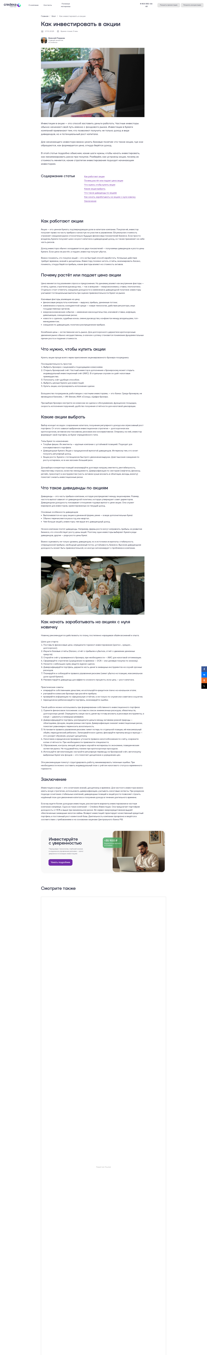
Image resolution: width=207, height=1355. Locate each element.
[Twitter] (204, 686)
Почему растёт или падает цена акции (103, 180)
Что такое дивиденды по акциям (100, 193)
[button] (168, 5)
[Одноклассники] (204, 680)
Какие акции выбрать (94, 189)
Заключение (90, 201)
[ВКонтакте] (204, 675)
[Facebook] (204, 669)
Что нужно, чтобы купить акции (99, 184)
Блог (54, 16)
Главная (44, 16)
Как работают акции (94, 176)
